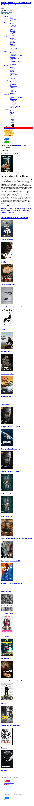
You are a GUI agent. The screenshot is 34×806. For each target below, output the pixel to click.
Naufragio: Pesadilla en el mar (10, 449)
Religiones (12, 62)
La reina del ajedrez (7, 374)
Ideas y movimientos (15, 58)
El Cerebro (13, 84)
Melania (3, 329)
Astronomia (13, 39)
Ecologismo (13, 100)
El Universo (13, 103)
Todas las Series (14, 20)
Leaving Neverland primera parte (11, 307)
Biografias (12, 78)
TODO (12, 23)
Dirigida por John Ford (8, 396)
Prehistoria (12, 68)
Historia (6, 65)
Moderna (12, 73)
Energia (12, 112)
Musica (12, 33)
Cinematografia (14, 26)
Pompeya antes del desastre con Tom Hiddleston (16, 538)
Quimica (12, 49)
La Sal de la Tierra (7, 613)
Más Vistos (6, 591)
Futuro (11, 115)
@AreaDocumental (9, 783)
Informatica (13, 117)
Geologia (12, 45)
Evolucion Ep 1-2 (6, 516)
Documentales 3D (14, 19)
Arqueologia (13, 75)
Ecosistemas (13, 102)
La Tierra (12, 104)
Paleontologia (13, 48)
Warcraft (3, 210)
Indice (11, 18)
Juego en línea (26, 209)
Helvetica (4, 748)
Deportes (12, 57)
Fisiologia (12, 87)
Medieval (12, 71)
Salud (11, 90)
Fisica (11, 44)
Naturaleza (6, 94)
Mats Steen (17, 209)
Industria (12, 116)
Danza (11, 28)
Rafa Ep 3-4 (5, 262)
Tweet (5, 140)
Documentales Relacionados (14, 217)
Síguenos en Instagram (9, 128)
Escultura (12, 29)
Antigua (12, 70)
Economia (12, 42)
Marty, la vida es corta (8, 284)
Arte (5, 22)
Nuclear (12, 122)
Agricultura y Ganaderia (16, 97)
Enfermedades (13, 86)
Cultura (6, 51)
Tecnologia (6, 109)
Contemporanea (14, 74)
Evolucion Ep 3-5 (6, 494)
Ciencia (6, 36)
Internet (12, 120)
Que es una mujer (6, 658)
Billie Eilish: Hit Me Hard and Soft (12, 583)
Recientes (5, 404)
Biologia (12, 41)
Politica (12, 60)
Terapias (12, 93)
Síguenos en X (7, 126)
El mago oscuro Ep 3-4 (8, 239)
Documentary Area (6, 12)
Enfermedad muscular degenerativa (15, 211)
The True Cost (5, 636)
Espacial (12, 113)
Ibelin (9, 210)
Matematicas (13, 47)
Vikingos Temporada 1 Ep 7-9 (10, 561)
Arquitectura (13, 25)
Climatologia (13, 99)
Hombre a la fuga (6, 351)
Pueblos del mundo (15, 61)
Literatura (12, 32)
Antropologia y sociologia (16, 55)
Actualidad (13, 54)
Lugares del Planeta (15, 106)
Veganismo (13, 64)
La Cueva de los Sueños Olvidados (12, 681)
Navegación (7, 16)
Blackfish (4, 770)
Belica (11, 77)
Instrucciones (18, 145)
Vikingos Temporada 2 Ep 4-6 (10, 426)
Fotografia (12, 31)
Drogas (12, 83)
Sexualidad (13, 91)
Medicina (6, 80)
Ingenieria (12, 119)
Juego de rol (16, 210)
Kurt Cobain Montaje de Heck (10, 725)
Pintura (12, 35)
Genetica (12, 88)
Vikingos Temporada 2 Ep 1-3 (10, 471)
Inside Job (4, 703)
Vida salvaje (13, 107)
